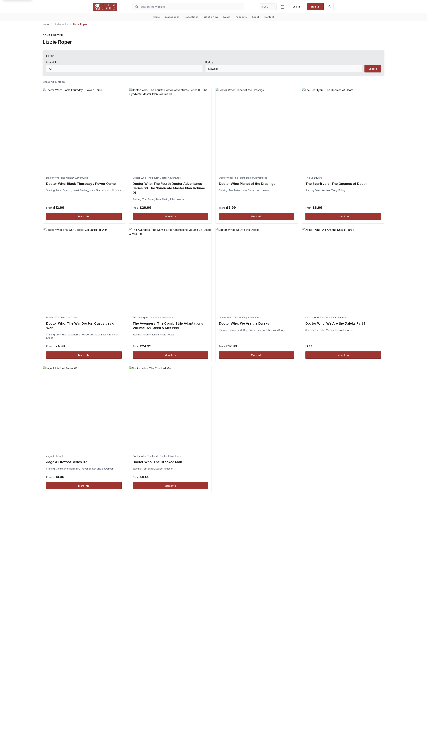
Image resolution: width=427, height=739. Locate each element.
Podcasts (241, 17)
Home (156, 17)
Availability (52, 62)
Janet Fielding (80, 190)
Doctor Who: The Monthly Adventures (67, 177)
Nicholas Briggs (276, 330)
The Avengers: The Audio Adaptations (154, 317)
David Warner (322, 190)
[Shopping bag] (282, 6)
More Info (84, 216)
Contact (269, 17)
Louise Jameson (99, 334)
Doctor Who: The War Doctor (62, 317)
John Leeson (176, 199)
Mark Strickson (98, 190)
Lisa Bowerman (105, 468)
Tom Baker (148, 199)
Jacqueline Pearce (78, 334)
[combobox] (124, 68)
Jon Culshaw (114, 190)
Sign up (315, 6)
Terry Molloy (338, 190)
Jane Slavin (161, 199)
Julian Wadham (150, 334)
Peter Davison (63, 190)
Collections (191, 17)
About (255, 17)
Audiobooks (172, 17)
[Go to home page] (105, 7)
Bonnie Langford (258, 330)
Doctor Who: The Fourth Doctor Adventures (157, 177)
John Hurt (61, 334)
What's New (211, 17)
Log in (296, 6)
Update (372, 68)
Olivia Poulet (167, 334)
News (226, 17)
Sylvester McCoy (238, 330)
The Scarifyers (313, 177)
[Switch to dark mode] (330, 6)
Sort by (209, 62)
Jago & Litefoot (54, 456)
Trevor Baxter (88, 468)
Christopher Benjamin (67, 468)
